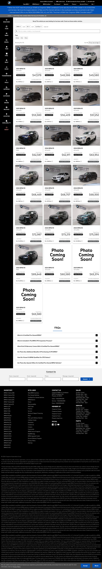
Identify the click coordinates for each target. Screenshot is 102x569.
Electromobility (32, 404)
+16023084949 (59, 403)
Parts (29, 415)
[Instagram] (55, 424)
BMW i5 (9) (7, 408)
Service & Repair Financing (35, 413)
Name (13, 376)
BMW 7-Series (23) (9, 402)
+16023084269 (60, 398)
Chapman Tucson (56, 413)
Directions (30, 422)
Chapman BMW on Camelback (46, 1)
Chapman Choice (56, 409)
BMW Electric (35, 4)
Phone (46, 376)
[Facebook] (53, 424)
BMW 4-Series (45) (9, 397)
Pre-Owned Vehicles (33, 395)
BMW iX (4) (7, 413)
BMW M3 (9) (7, 420)
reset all (46, 26)
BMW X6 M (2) (8, 440)
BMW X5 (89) (7, 434)
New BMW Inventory (33, 393)
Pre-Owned (57, 4)
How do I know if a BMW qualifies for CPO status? (33, 357)
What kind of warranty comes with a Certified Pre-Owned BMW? (38, 346)
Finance (74, 4)
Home (9, 16)
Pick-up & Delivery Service (35, 418)
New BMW (26, 4)
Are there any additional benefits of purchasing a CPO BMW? (37, 352)
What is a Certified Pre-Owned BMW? (29, 335)
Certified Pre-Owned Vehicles (36, 397)
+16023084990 (61, 401)
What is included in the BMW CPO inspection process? (34, 341)
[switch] (17, 37)
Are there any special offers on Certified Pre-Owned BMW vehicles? (39, 363)
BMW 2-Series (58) (9, 393)
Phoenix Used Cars (57, 418)
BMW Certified (46, 4)
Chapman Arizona (57, 411)
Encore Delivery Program (35, 438)
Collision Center (32, 420)
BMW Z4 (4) (7, 447)
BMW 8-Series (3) (9, 404)
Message (68, 376)
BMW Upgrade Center (34, 436)
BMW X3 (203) (8, 431)
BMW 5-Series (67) (9, 399)
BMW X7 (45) (7, 443)
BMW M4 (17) (7, 422)
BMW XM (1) (7, 445)
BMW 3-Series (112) (9, 395)
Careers (30, 427)
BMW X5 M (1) (7, 436)
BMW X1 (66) (7, 427)
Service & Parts (84, 4)
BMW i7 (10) (7, 411)
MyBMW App (31, 434)
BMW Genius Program (34, 431)
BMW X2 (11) (7, 429)
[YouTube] (58, 424)
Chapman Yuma (56, 416)
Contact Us (31, 424)
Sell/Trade (31, 406)
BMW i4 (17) (7, 406)
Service (30, 411)
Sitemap (30, 443)
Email (31, 376)
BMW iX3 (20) (7, 415)
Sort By (86, 42)
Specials (66, 4)
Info (92, 4)
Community (31, 429)
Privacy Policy (31, 440)
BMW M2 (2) (7, 418)
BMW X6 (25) (7, 438)
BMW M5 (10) (7, 424)
